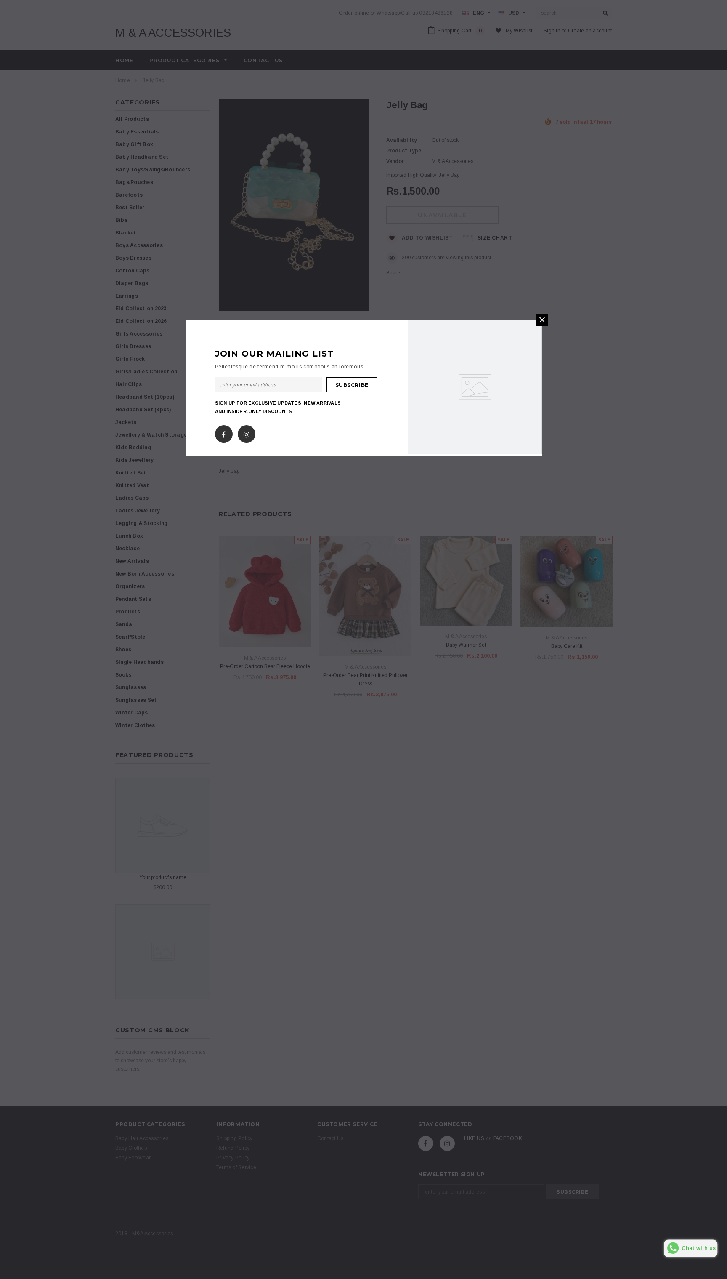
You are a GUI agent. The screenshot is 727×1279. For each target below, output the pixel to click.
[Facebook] (224, 432)
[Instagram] (246, 432)
